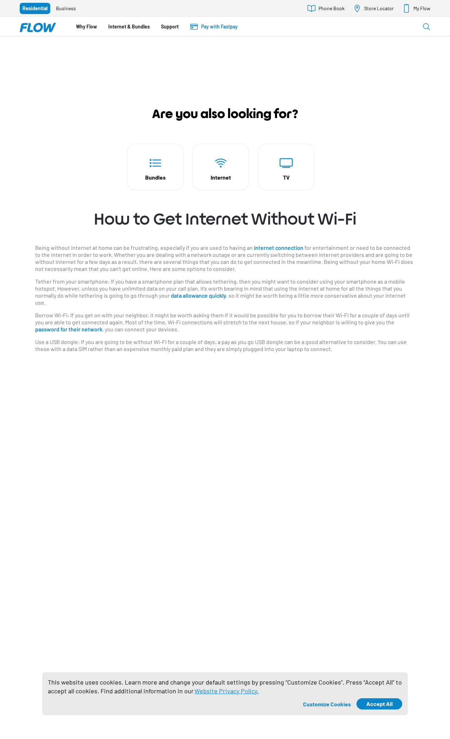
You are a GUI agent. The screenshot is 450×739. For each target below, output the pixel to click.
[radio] (35, 8)
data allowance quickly (198, 295)
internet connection (278, 247)
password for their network (68, 329)
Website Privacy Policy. (226, 691)
